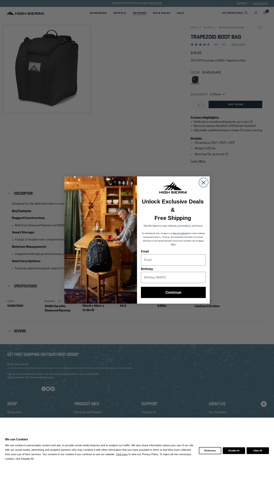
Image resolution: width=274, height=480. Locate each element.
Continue (173, 292)
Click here (122, 454)
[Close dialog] (203, 182)
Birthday (147, 269)
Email (145, 251)
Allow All (257, 450)
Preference (210, 450)
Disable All (233, 450)
